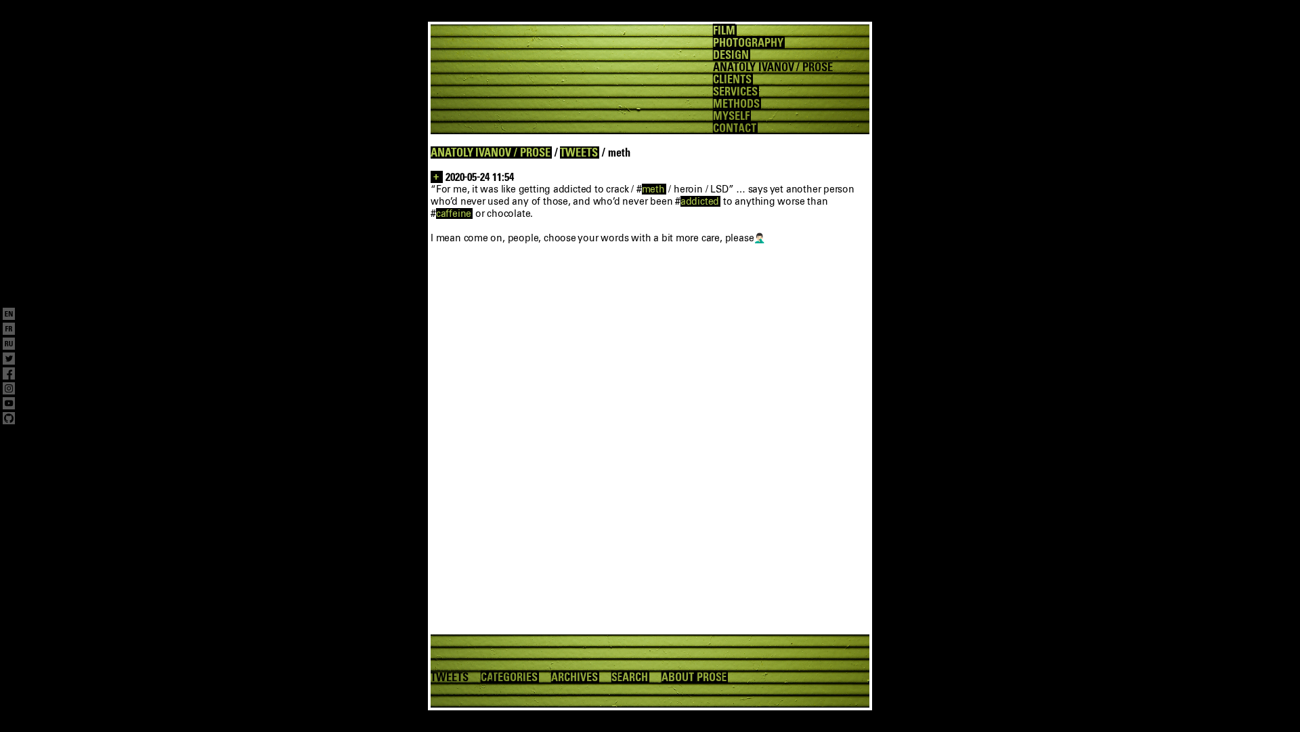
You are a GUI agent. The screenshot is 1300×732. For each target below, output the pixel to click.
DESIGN (731, 55)
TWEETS (579, 152)
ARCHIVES (574, 677)
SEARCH (630, 677)
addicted (699, 201)
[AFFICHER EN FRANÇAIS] (9, 330)
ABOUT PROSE (694, 677)
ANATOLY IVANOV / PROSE (490, 152)
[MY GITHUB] (9, 419)
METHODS (736, 104)
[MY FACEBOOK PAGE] (9, 374)
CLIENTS (732, 79)
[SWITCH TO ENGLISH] (9, 315)
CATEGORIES (509, 677)
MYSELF (731, 116)
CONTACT (734, 128)
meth (653, 189)
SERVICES (735, 91)
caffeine (453, 213)
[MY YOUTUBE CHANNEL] (9, 404)
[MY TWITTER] (9, 359)
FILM (724, 30)
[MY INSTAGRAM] (9, 389)
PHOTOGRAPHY (748, 43)
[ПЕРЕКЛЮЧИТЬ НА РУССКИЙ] (9, 345)
